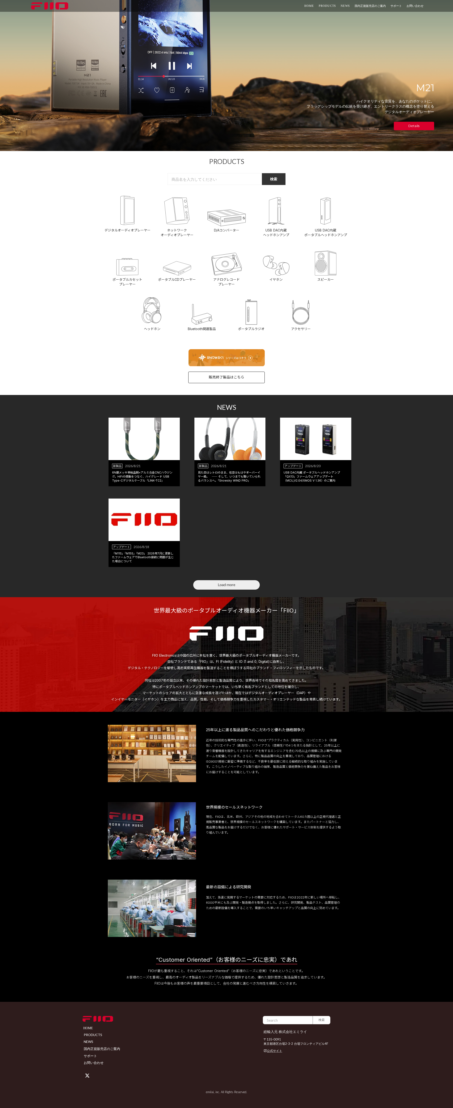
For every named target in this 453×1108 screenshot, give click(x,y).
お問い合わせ (415, 6)
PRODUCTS (327, 6)
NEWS (345, 6)
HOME (309, 6)
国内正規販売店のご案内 (370, 6)
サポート (90, 1056)
